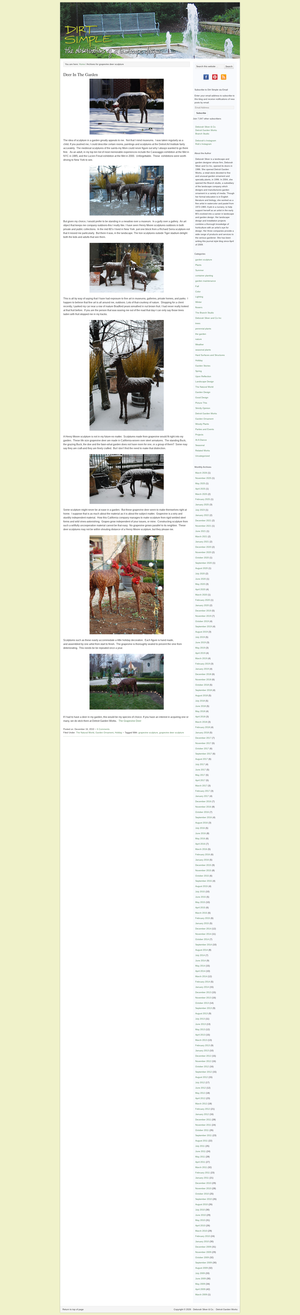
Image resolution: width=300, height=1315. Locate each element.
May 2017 (200, 775)
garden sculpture (203, 259)
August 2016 (201, 822)
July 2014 (200, 955)
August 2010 (201, 1204)
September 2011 (203, 1135)
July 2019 (200, 637)
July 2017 (200, 764)
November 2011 (203, 1125)
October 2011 (202, 1130)
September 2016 (203, 817)
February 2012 (202, 1109)
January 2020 (202, 605)
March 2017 (201, 785)
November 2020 (203, 552)
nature (198, 339)
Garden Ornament (104, 732)
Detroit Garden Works (206, 130)
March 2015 (201, 913)
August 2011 (201, 1140)
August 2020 (201, 568)
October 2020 (202, 557)
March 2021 (201, 536)
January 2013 (202, 1050)
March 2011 (201, 1167)
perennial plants (203, 328)
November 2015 (203, 870)
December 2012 (203, 1056)
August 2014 (201, 950)
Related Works (202, 450)
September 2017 (203, 753)
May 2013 (200, 1029)
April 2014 (200, 971)
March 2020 (201, 594)
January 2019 (202, 669)
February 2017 (202, 791)
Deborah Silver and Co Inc (208, 318)
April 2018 (200, 716)
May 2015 (200, 902)
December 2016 (203, 801)
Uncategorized (202, 456)
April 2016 (200, 844)
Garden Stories (202, 365)
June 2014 (200, 960)
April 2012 (200, 1098)
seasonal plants (203, 350)
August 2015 (201, 886)
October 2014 (202, 939)
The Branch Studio (204, 312)
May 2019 (200, 647)
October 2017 (202, 748)
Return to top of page (73, 1309)
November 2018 (203, 679)
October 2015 (202, 875)
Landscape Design (204, 381)
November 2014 (203, 934)
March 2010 (201, 1231)
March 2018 (201, 722)
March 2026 (201, 473)
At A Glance (201, 440)
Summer (199, 270)
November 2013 (203, 997)
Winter (198, 302)
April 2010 (200, 1225)
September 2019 (203, 626)
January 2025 (202, 504)
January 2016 (202, 860)
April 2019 (200, 653)
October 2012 (202, 1066)
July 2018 (200, 701)
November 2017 (203, 743)
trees (197, 323)
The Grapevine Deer (130, 721)
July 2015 (200, 891)
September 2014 (203, 944)
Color (198, 291)
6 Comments (103, 729)
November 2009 (203, 1252)
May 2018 (200, 711)
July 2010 (200, 1209)
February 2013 (202, 1045)
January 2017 (202, 796)
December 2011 (203, 1119)
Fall (197, 286)
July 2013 (200, 1019)
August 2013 (201, 1013)
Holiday (118, 732)
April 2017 (200, 780)
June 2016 (200, 833)
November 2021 (203, 526)
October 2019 (202, 621)
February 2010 (202, 1236)
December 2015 (203, 865)
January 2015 (202, 923)
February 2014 (202, 981)
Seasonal (200, 445)
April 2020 (200, 589)
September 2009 (203, 1262)
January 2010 (202, 1241)
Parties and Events (204, 429)
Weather (199, 344)
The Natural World (85, 732)
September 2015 (203, 881)
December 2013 (203, 992)
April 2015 (200, 907)
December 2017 (203, 738)
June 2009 (200, 1278)
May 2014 (200, 965)
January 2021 (202, 541)
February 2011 (202, 1172)
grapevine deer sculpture (171, 732)
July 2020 (200, 573)
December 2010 (203, 1183)
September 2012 (203, 1072)
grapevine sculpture (148, 732)
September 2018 (203, 690)
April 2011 (200, 1162)
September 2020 (203, 563)
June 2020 (200, 579)
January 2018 (202, 732)
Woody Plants (202, 424)
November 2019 (203, 616)
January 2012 (202, 1114)
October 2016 (202, 812)
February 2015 (202, 918)
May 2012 (200, 1093)
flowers (198, 307)
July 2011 (200, 1146)
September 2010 (203, 1199)
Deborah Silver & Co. (150, 25)
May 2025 (200, 483)
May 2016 (200, 838)
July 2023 (200, 510)
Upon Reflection (203, 376)
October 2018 (202, 685)
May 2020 (200, 584)
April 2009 (200, 1289)
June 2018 (200, 706)
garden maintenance (205, 281)
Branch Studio (202, 133)
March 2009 (201, 1294)
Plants (198, 265)
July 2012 (200, 1082)
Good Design (201, 397)
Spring (198, 371)
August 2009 (201, 1268)
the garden (200, 334)
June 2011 (200, 1151)
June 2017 (200, 769)
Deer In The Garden (80, 74)
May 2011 (200, 1156)
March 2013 (201, 1040)
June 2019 (200, 642)
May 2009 (200, 1284)
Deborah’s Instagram (205, 140)
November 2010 (203, 1188)
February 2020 (202, 600)
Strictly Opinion (202, 408)
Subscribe (201, 113)
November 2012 (203, 1061)
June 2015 (200, 897)
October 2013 (202, 1003)
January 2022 (202, 515)
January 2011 (202, 1178)
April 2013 (200, 1034)
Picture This (201, 403)
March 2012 (201, 1103)
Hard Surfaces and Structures (210, 355)
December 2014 (203, 928)
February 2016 (202, 854)
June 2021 (200, 531)
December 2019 (203, 610)
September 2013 (203, 1008)
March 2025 (201, 494)
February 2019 (202, 663)
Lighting (199, 296)
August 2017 (201, 759)
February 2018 (202, 727)
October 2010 (202, 1193)
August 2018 (201, 695)
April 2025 (200, 488)
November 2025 (203, 478)
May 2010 (200, 1220)
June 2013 (200, 1024)
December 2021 (203, 520)
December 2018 (203, 674)
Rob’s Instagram (203, 144)
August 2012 (201, 1077)
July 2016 (200, 828)
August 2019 (201, 632)
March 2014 (201, 976)
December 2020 (203, 547)
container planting (204, 275)
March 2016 (201, 849)
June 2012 (200, 1088)
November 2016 (203, 806)
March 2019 (201, 658)
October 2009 (202, 1257)
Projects (199, 434)
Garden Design (202, 392)
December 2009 (203, 1247)
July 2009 (200, 1273)
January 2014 (202, 987)
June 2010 (200, 1215)
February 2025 (202, 499)
